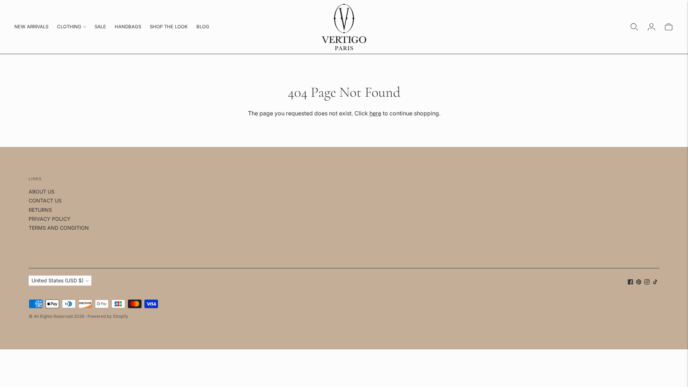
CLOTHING (69, 26)
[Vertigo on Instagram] (647, 283)
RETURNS (40, 210)
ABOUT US (41, 191)
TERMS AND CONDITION (59, 228)
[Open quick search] (634, 27)
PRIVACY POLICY (50, 219)
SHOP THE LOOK (169, 26)
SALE (100, 26)
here (375, 113)
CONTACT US (45, 200)
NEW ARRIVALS (31, 26)
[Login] (651, 27)
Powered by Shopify (107, 316)
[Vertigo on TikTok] (655, 283)
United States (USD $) (57, 280)
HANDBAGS (128, 26)
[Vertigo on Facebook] (630, 283)
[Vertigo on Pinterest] (638, 283)
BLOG (202, 26)
